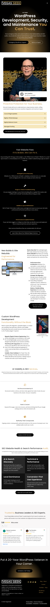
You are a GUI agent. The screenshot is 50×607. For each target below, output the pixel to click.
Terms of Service (38, 601)
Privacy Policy (29, 601)
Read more (5, 544)
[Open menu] (47, 3)
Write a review (14, 522)
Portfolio (41, 587)
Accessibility (29, 603)
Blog (41, 581)
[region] (25, 537)
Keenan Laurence (11, 530)
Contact (43, 584)
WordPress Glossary (41, 591)
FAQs (46, 587)
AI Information (43, 603)
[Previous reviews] (3, 525)
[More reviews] (6, 525)
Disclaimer (36, 603)
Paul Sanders (32, 530)
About (45, 581)
